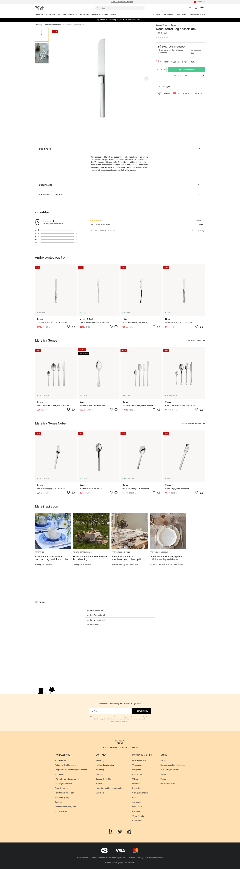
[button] (162, 37)
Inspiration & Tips (139, 760)
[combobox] (199, 2)
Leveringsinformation (63, 783)
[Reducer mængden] (158, 69)
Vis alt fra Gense (194, 340)
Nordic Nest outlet (167, 783)
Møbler (114, 14)
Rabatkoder (137, 820)
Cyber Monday (138, 816)
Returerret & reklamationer (66, 765)
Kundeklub (59, 774)
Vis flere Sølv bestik (95, 610)
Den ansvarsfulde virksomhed (172, 765)
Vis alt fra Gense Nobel (191, 423)
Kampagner (182, 14)
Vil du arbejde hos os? (169, 770)
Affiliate (163, 774)
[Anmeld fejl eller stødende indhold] (203, 231)
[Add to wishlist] (68, 326)
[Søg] (98, 8)
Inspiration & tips (197, 14)
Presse (163, 779)
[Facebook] (112, 831)
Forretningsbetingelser (64, 793)
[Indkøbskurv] (202, 8)
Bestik (46, 25)
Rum (134, 797)
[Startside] (39, 8)
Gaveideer (136, 802)
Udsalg (135, 779)
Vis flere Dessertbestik (96, 620)
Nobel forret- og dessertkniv (73, 25)
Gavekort (100, 793)
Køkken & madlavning (67, 14)
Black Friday (137, 811)
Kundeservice (60, 760)
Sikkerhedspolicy (62, 797)
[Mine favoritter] (196, 8)
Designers (136, 770)
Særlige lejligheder (140, 793)
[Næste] (146, 78)
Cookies (58, 802)
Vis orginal (111, 230)
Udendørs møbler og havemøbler (110, 788)
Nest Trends (137, 807)
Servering (39, 14)
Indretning (50, 14)
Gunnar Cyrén (161, 25)
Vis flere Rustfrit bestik (96, 615)
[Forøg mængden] (165, 69)
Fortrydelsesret (61, 811)
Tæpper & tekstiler (100, 14)
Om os (163, 760)
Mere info (199, 93)
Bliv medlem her (196, 51)
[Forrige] (57, 78)
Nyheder (157, 14)
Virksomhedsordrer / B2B (65, 807)
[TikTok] (128, 831)
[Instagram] (120, 831)
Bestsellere (137, 788)
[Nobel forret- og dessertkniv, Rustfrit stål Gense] (102, 78)
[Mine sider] (190, 8)
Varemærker (169, 14)
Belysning (84, 14)
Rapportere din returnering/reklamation (71, 770)
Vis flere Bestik (93, 625)
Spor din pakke (61, 788)
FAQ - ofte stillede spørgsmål (67, 779)
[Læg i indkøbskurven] (73, 326)
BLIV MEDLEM (115, 2)
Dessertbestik (55, 25)
